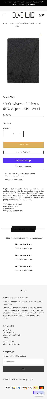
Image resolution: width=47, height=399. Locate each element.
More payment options (23, 166)
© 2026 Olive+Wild (10, 380)
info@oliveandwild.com (11, 344)
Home (5, 23)
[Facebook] (21, 290)
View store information (13, 179)
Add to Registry (23, 152)
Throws (11, 23)
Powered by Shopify (25, 380)
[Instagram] (25, 290)
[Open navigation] (4, 15)
